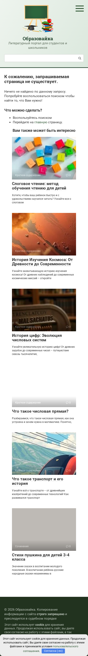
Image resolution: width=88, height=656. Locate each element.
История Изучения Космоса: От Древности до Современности (42, 262)
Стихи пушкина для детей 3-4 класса (40, 557)
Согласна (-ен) (53, 650)
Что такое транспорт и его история (37, 481)
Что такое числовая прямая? (40, 411)
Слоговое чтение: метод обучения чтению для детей (39, 186)
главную (40, 122)
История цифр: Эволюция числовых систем (37, 337)
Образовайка (38, 38)
